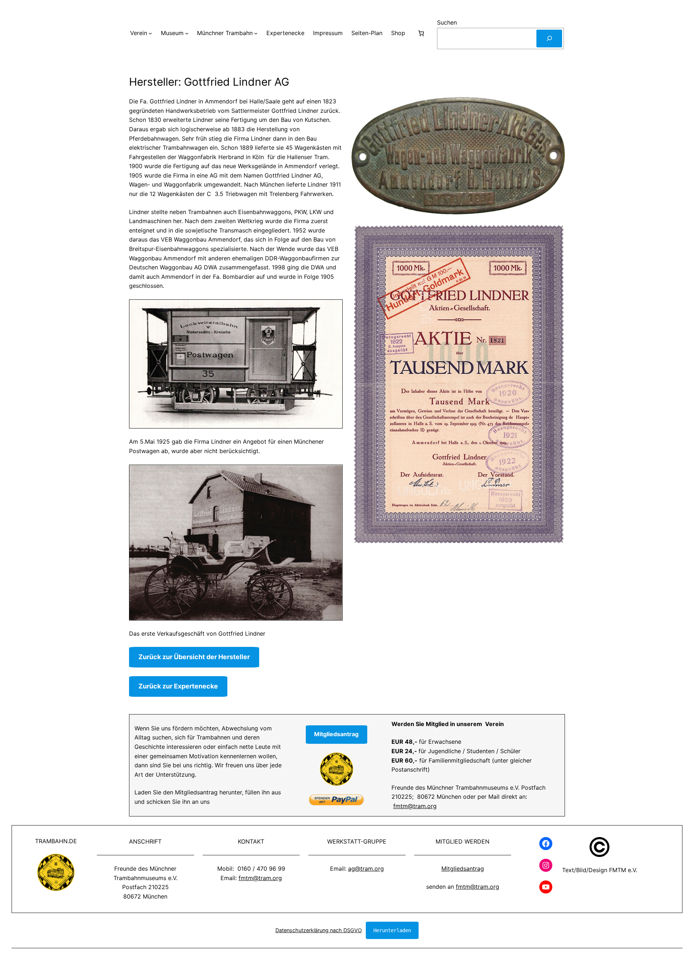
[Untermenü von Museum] (187, 33)
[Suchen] (549, 38)
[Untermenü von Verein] (150, 33)
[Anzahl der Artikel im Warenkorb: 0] (421, 33)
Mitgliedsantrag (462, 868)
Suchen (447, 22)
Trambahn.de (56, 841)
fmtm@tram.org (415, 806)
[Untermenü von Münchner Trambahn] (256, 33)
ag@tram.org (366, 868)
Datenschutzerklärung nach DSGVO (318, 930)
